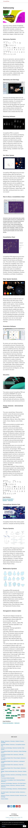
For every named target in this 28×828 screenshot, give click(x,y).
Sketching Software (9, 116)
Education (6, 375)
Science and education (8, 499)
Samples (5, 500)
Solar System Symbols (10, 279)
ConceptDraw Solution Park (11, 504)
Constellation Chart (9, 237)
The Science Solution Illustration (8, 778)
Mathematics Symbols (10, 568)
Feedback (12, 817)
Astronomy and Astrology (11, 80)
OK (24, 826)
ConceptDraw (6, 1)
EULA (16, 817)
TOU (21, 817)
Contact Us (8, 817)
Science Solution (4, 798)
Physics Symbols (8, 528)
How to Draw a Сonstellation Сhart (14, 197)
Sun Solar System (8, 155)
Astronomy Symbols (9, 39)
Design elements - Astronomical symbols (13, 406)
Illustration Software (9, 326)
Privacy (18, 817)
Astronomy (8, 7)
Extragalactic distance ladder (12, 611)
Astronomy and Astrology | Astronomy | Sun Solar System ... (14, 783)
